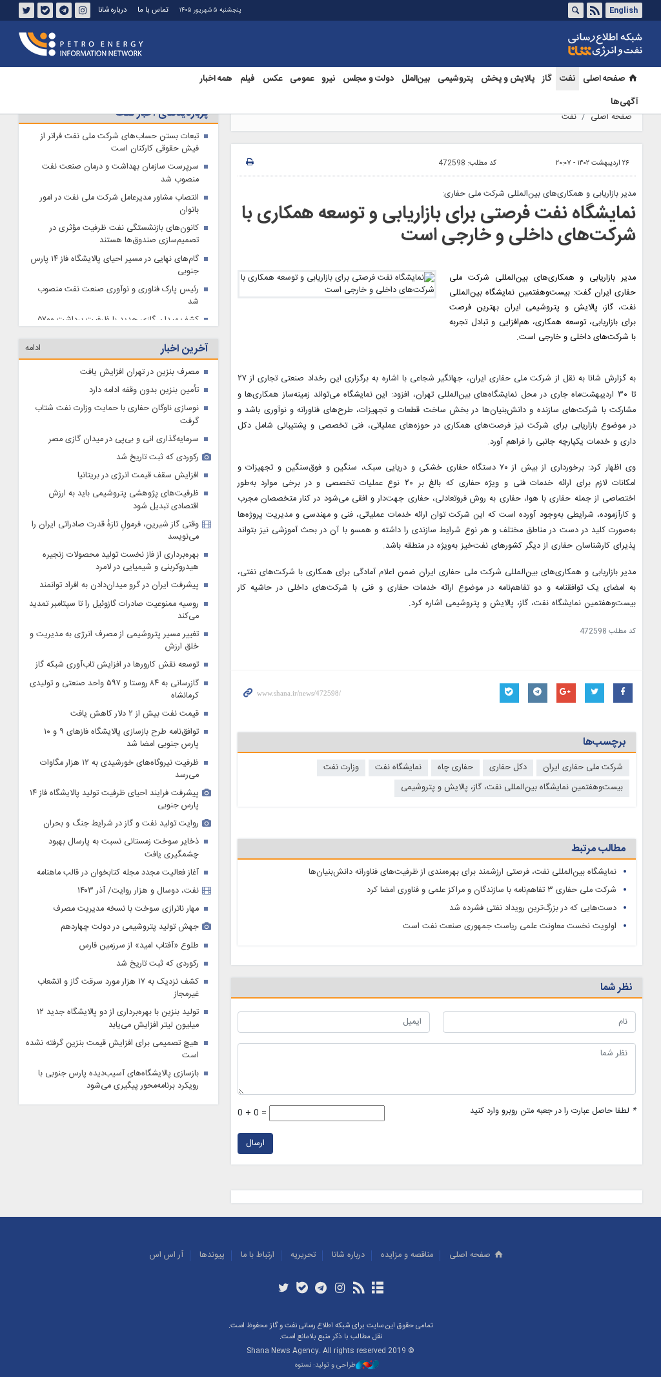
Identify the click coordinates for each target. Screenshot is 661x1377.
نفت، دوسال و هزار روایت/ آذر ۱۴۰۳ (138, 899)
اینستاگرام (82, 10)
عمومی (302, 79)
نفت (567, 79)
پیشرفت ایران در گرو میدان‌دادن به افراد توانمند (119, 593)
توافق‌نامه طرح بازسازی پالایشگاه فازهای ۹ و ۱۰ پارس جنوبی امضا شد (121, 746)
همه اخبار (216, 79)
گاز (547, 79)
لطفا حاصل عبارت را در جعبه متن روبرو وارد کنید (553, 1111)
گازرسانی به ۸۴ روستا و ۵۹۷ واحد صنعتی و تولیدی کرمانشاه (114, 697)
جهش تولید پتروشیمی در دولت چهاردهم (130, 935)
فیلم (247, 79)
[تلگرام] (321, 1289)
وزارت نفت (341, 767)
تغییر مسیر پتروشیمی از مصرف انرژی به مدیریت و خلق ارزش (114, 648)
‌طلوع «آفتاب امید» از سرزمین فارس (139, 953)
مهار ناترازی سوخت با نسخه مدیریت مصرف (126, 917)
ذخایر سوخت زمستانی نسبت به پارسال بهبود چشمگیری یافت (123, 856)
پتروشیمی (455, 79)
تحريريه (303, 1255)
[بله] (302, 1289)
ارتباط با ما (257, 1255)
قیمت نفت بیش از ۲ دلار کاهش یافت (134, 722)
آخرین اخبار (184, 357)
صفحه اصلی (604, 79)
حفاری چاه (455, 767)
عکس (272, 79)
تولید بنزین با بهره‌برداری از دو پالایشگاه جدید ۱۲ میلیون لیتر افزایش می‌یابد (118, 1026)
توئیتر (26, 10)
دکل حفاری (508, 767)
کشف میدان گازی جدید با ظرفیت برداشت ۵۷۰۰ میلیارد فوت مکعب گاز (118, 326)
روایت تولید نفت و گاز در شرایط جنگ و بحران (121, 831)
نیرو (328, 79)
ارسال (255, 1143)
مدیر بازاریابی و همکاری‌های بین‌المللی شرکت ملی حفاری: (539, 194)
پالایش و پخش (507, 79)
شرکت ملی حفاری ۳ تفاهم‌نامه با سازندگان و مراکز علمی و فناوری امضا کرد (491, 890)
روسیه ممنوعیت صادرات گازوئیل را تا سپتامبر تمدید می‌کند (114, 618)
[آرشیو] (377, 1289)
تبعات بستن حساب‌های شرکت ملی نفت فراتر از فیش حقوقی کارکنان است (120, 142)
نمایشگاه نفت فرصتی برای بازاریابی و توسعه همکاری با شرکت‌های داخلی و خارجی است (438, 225)
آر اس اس (166, 1255)
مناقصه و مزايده (407, 1255)
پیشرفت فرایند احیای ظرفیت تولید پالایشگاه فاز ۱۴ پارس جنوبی (114, 807)
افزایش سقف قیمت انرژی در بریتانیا (138, 483)
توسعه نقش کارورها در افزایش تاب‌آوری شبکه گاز (117, 673)
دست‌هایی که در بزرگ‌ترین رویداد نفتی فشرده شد (532, 908)
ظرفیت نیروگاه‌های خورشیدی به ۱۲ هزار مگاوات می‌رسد (119, 777)
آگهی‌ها (624, 102)
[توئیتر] (283, 1289)
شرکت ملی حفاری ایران (583, 767)
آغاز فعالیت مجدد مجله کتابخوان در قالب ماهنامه (118, 881)
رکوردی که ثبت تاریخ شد (157, 465)
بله (45, 10)
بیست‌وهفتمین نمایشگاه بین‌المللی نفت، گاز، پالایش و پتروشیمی (512, 787)
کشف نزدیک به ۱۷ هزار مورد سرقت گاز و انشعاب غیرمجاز (118, 996)
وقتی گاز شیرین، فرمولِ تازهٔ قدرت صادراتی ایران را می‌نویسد (115, 538)
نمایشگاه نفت (398, 767)
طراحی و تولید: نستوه (325, 1365)
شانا (561, 44)
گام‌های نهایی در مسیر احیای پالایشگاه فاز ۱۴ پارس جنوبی (115, 265)
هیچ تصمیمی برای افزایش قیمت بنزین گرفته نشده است (112, 1057)
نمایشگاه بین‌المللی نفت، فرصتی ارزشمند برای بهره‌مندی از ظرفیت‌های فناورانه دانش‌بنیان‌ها (462, 872)
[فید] (359, 1289)
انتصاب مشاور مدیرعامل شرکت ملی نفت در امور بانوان (119, 204)
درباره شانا (112, 10)
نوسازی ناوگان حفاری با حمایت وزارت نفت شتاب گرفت (117, 422)
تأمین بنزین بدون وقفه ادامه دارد (144, 398)
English (623, 10)
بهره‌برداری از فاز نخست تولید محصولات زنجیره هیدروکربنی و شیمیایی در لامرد (121, 569)
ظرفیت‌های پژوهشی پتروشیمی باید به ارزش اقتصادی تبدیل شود (124, 507)
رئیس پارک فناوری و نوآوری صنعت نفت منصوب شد (118, 296)
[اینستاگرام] (340, 1289)
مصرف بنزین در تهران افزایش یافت (139, 380)
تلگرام (64, 10)
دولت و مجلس (368, 79)
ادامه (33, 356)
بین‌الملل (416, 79)
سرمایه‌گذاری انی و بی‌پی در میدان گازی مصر (123, 447)
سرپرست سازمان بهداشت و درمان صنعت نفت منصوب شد (120, 173)
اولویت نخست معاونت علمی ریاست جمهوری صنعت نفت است (509, 926)
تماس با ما (152, 10)
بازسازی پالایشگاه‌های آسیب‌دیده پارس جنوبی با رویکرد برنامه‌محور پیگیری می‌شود (118, 1087)
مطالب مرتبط (598, 849)
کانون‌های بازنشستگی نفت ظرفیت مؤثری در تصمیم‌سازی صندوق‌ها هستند (124, 234)
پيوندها (212, 1255)
